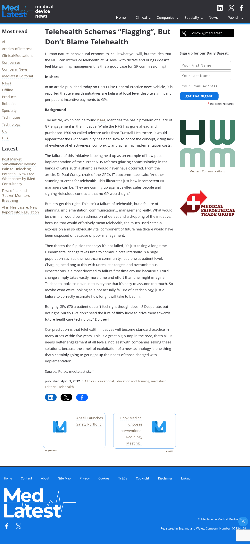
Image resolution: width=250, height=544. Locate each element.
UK (4, 131)
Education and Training (132, 381)
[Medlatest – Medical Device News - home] (17, 11)
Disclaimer (165, 478)
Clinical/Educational (99, 381)
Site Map (64, 478)
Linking (185, 478)
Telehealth (66, 387)
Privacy (84, 478)
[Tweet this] (66, 397)
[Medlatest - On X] (231, 8)
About (45, 478)
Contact (26, 478)
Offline (7, 90)
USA (5, 138)
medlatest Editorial (17, 76)
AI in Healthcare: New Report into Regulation (20, 209)
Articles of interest (17, 48)
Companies (166, 17)
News (213, 17)
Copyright (142, 478)
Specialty (191, 17)
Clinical (141, 17)
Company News (15, 69)
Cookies (103, 478)
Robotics (9, 103)
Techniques (11, 117)
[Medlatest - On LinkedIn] (220, 8)
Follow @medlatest (205, 33)
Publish (233, 17)
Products (9, 96)
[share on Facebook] (82, 397)
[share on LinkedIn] (51, 397)
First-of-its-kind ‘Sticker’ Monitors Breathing (16, 195)
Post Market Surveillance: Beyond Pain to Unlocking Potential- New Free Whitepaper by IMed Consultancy (19, 171)
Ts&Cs (122, 478)
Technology (11, 124)
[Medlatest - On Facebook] (241, 8)
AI (3, 41)
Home (121, 17)
